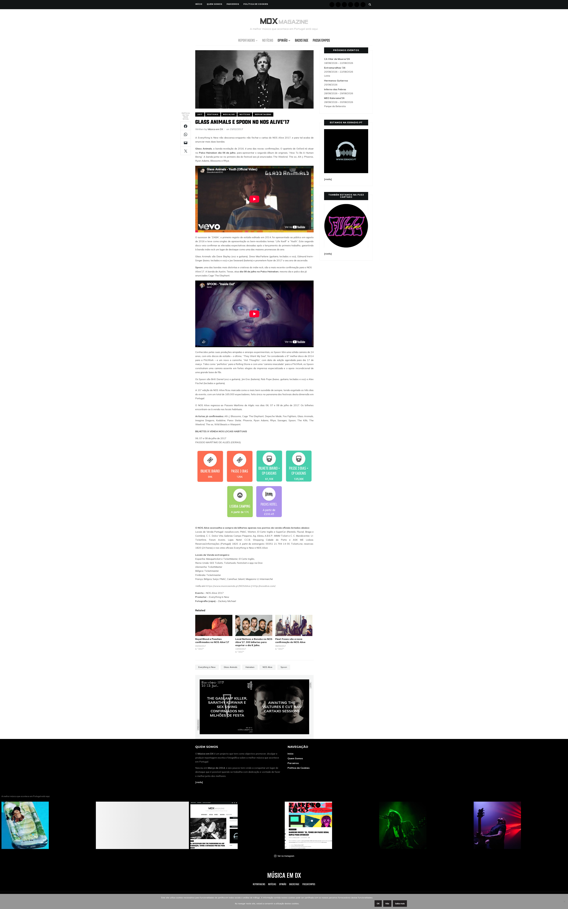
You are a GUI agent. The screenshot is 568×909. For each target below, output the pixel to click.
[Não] (564, 901)
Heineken (250, 667)
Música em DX (215, 129)
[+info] (199, 782)
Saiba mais (400, 903)
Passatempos (321, 41)
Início (198, 4)
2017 (199, 114)
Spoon (284, 667)
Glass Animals (230, 667)
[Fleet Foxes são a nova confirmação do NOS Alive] (293, 625)
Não (387, 903)
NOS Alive (229, 114)
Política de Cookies (255, 4)
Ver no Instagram (285, 856)
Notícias (267, 41)
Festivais (212, 114)
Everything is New (207, 667)
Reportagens (246, 41)
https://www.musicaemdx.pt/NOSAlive (228, 585)
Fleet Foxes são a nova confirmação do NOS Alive (290, 640)
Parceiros (233, 4)
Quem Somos (214, 4)
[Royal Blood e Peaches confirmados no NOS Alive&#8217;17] (213, 625)
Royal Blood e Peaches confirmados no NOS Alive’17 (212, 640)
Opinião (283, 41)
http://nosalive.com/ (264, 585)
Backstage (301, 41)
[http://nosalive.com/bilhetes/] (254, 449)
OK (378, 903)
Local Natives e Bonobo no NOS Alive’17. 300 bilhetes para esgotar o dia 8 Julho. (253, 642)
